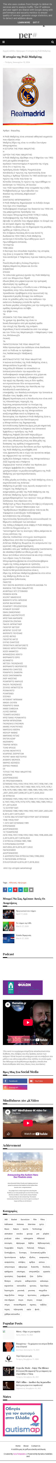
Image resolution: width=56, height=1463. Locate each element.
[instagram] (15, 1087)
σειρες (29, 1300)
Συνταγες (23, 1252)
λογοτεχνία (9, 1290)
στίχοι (7, 1304)
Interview (31, 1224)
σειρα (20, 1300)
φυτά (37, 1309)
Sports (25, 1229)
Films (42, 1219)
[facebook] (15, 1081)
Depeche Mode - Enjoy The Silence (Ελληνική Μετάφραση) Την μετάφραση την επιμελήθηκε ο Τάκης (34, 1371)
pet (37, 1233)
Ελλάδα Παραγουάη (23, 935)
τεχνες (7, 1309)
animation (8, 1233)
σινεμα (39, 1300)
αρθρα (32, 1262)
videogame (28, 1238)
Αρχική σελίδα (9, 51)
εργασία (46, 1271)
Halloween (8, 1224)
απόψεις (21, 1262)
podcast (7, 1238)
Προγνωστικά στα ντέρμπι (26, 911)
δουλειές (46, 1267)
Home (18, 1446)
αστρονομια (9, 1267)
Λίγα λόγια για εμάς (24, 1355)
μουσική (21, 1290)
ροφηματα (44, 1295)
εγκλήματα (8, 1271)
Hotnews (20, 1224)
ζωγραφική (21, 1276)
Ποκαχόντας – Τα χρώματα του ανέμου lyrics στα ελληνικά (34, 1345)
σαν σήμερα (9, 1300)
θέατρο (7, 1281)
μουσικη (31, 1290)
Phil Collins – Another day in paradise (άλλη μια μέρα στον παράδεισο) (33, 1383)
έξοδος (32, 1257)
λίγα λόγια (44, 1286)
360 (5, 1219)
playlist (46, 1233)
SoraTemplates (19, 1454)
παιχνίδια (43, 1290)
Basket (14, 1219)
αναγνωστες (44, 1257)
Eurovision (25, 1219)
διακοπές (35, 1267)
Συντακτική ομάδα (38, 1252)
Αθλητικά (13, 882)
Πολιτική (30, 1248)
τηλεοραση (18, 1309)
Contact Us (35, 1446)
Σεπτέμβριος (9, 1252)
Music (6, 1229)
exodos (20, 1233)
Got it (36, 22)
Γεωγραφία (8, 1248)
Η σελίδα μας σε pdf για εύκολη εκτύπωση (28, 1449)
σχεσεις (33, 1304)
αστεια (42, 1262)
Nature (16, 1229)
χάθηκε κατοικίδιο (12, 1314)
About (25, 1446)
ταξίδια (43, 1304)
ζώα (31, 1276)
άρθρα (22, 1257)
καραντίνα (8, 1286)
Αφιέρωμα (20, 51)
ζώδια (39, 1276)
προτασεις (32, 1295)
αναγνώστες (9, 1262)
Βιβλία (31, 1243)
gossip (30, 1233)
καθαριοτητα (30, 1281)
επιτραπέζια (34, 1271)
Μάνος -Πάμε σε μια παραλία (28, 1331)
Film (35, 1219)
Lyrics (41, 1224)
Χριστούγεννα (10, 1257)
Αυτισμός (8, 1243)
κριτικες (33, 1286)
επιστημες (21, 1271)
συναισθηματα (20, 1304)
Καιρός (20, 1248)
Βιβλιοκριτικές (44, 1243)
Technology (37, 1229)
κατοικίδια (21, 1286)
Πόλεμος (41, 1248)
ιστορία (18, 1281)
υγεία (29, 1309)
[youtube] (41, 1081)
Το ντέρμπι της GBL (24, 923)
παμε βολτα (9, 1295)
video (17, 1238)
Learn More (24, 22)
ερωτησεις (8, 1276)
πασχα (21, 1295)
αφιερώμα (23, 1267)
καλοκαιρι (44, 1281)
